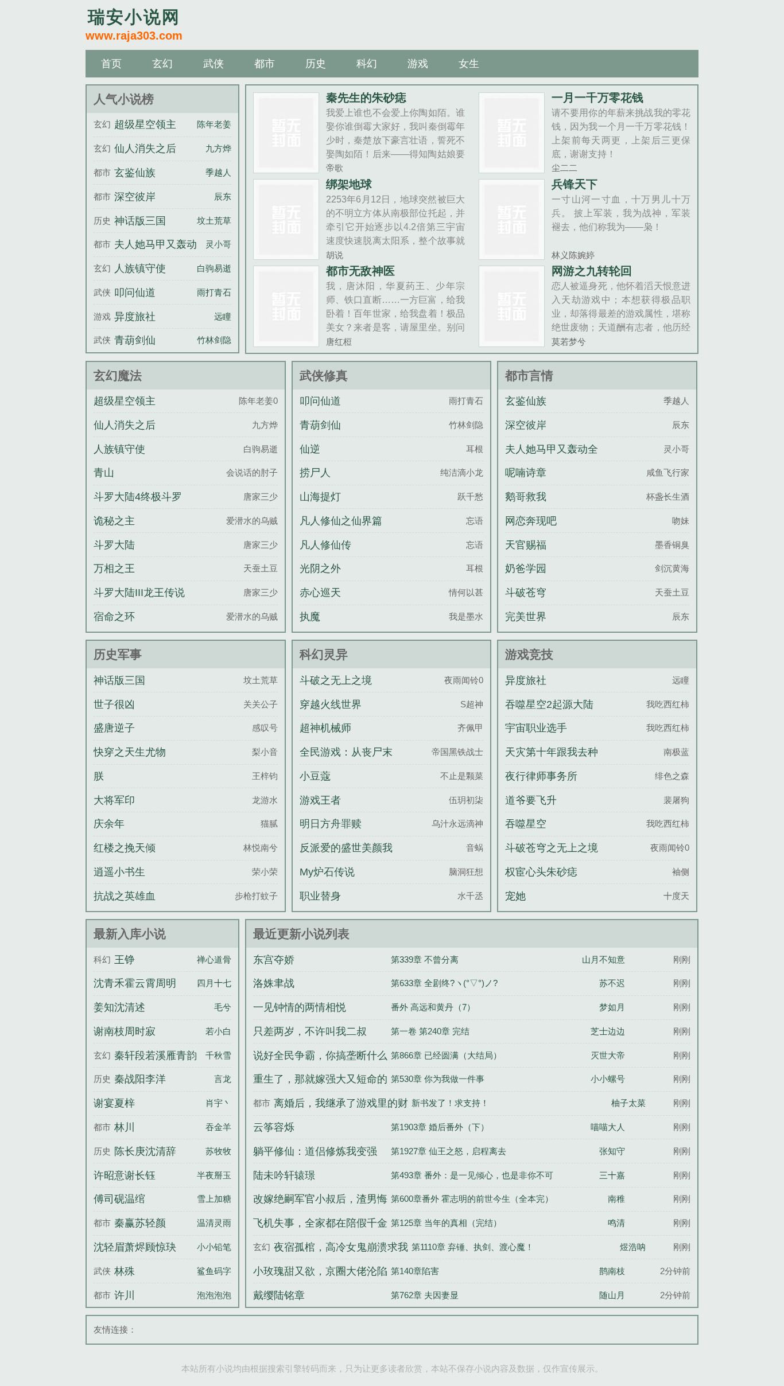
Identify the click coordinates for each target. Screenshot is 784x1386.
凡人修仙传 (325, 545)
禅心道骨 (214, 959)
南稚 (616, 1199)
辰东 (222, 196)
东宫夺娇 (273, 959)
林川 (124, 1127)
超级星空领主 (145, 124)
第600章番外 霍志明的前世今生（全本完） (472, 1199)
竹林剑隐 (214, 340)
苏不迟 (612, 983)
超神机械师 (325, 728)
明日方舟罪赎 (331, 824)
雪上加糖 (214, 1199)
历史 (315, 63)
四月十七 (214, 983)
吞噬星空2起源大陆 (549, 704)
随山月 (612, 1295)
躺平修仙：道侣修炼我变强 (315, 1151)
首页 (111, 63)
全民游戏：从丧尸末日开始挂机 (346, 762)
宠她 (515, 896)
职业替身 (320, 896)
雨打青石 (214, 292)
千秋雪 (218, 1055)
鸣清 (616, 1223)
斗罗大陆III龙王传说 (139, 592)
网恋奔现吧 (531, 521)
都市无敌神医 (360, 270)
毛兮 (222, 1007)
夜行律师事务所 (541, 776)
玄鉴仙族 (135, 172)
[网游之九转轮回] (512, 342)
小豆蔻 (315, 776)
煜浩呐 (633, 1247)
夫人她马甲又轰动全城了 (551, 459)
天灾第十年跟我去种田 (551, 762)
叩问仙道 (135, 292)
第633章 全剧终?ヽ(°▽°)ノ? (444, 983)
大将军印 (114, 800)
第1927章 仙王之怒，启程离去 (448, 1151)
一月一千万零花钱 (597, 97)
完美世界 (525, 616)
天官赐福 (525, 545)
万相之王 (114, 568)
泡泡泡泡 (214, 1295)
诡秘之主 (114, 521)
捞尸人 (315, 472)
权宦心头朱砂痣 (541, 872)
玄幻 (162, 63)
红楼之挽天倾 (125, 848)
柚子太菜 (628, 1103)
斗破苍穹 (525, 592)
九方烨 (218, 148)
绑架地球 (349, 184)
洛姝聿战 (273, 983)
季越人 (218, 172)
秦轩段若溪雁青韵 (155, 1055)
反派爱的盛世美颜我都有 (346, 858)
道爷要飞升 (531, 800)
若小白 (218, 1031)
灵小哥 (218, 244)
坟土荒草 (214, 220)
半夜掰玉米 (218, 1175)
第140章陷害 (415, 1271)
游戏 (417, 63)
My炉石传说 (327, 872)
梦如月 (612, 1007)
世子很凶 (114, 704)
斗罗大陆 (114, 545)
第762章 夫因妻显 (425, 1295)
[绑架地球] (286, 255)
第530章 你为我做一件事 (437, 1079)
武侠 (213, 63)
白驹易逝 (214, 268)
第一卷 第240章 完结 (430, 1031)
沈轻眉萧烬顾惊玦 (135, 1247)
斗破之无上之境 (336, 680)
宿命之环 (114, 616)
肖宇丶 (218, 1103)
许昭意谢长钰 (125, 1175)
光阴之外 (320, 568)
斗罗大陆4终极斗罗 (138, 497)
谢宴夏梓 (114, 1103)
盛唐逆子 (114, 728)
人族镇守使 (140, 268)
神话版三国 (140, 221)
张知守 (612, 1151)
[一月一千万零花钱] (512, 168)
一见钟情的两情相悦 (299, 1007)
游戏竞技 (529, 654)
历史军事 (118, 654)
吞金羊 (218, 1127)
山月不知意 (603, 959)
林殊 (124, 1271)
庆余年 (109, 824)
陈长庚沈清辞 (145, 1151)
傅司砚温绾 (119, 1199)
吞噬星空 (525, 824)
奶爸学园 (525, 568)
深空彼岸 (135, 197)
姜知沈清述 (119, 1007)
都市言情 (529, 375)
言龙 (222, 1079)
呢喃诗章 (525, 472)
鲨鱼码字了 (218, 1271)
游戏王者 (320, 800)
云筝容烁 (273, 1127)
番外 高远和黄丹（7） (433, 1007)
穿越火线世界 (331, 704)
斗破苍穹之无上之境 (551, 848)
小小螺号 (608, 1079)
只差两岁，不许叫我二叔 (310, 1031)
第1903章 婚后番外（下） (440, 1127)
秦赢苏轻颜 (140, 1223)
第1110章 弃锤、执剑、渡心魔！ (473, 1247)
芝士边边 (608, 1031)
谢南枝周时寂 (125, 1031)
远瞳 (222, 316)
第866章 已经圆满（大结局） (446, 1055)
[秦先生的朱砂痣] (286, 168)
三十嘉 (612, 1175)
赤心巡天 (320, 592)
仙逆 (310, 449)
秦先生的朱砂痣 (366, 97)
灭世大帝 (608, 1055)
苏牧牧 (218, 1151)
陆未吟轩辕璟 (284, 1175)
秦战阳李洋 (140, 1079)
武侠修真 (324, 375)
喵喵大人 (608, 1127)
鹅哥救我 (525, 497)
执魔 (310, 616)
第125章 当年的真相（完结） (446, 1223)
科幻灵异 (324, 654)
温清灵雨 (214, 1223)
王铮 (124, 959)
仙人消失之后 (145, 148)
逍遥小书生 (119, 872)
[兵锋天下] (512, 255)
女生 (469, 63)
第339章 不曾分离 (425, 959)
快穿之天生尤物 (130, 752)
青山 (104, 472)
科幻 (366, 63)
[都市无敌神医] (286, 342)
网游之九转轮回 (592, 270)
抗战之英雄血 (125, 896)
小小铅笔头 (218, 1247)
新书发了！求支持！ (450, 1103)
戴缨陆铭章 (279, 1295)
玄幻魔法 (118, 375)
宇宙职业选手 (536, 728)
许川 (124, 1295)
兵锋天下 (574, 184)
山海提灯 (320, 497)
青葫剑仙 (135, 340)
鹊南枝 (612, 1271)
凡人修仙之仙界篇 (341, 521)
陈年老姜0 (216, 124)
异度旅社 (135, 316)
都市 (264, 63)
